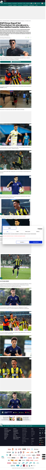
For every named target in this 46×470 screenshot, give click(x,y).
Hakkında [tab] (37, 231)
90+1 (23, 443)
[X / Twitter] (42, 431)
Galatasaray (25, 5)
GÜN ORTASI (24, 434)
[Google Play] (21, 412)
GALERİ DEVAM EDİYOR (16, 61)
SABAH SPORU (24, 430)
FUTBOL (24, 3)
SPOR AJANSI (24, 433)
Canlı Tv (32, 438)
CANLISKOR (5, 1)
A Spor (1, 20)
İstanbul (1, 87)
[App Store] (15, 412)
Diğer (36, 5)
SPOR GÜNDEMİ (24, 431)
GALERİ (5, 437)
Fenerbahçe (20, 5)
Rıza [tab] (7, 231)
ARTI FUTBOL (24, 441)
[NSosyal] (45, 433)
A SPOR (32, 439)
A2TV (32, 444)
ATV (31, 442)
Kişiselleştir (22, 242)
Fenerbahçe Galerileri (6, 20)
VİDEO (33, 3)
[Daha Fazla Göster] (30, 37)
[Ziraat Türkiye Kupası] (42, 3)
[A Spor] (1, 2)
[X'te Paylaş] (26, 37)
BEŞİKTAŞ (5, 3)
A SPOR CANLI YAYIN (7, 430)
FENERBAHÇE (10, 3)
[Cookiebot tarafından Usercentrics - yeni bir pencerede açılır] (38, 229)
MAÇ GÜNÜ (24, 440)
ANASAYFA (6, 428)
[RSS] (40, 435)
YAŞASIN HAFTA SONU (25, 438)
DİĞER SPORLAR (16, 438)
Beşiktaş (14, 5)
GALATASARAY (14, 3)
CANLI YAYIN (38, 3)
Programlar (24, 428)
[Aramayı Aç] (45, 426)
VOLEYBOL (33, 434)
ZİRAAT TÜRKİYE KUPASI (17, 437)
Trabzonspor (31, 5)
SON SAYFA (23, 437)
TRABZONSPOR (20, 3)
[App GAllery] (27, 412)
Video (32, 428)
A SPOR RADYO (6, 431)
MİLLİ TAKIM (33, 433)
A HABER (32, 441)
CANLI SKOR (6, 434)
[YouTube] (40, 433)
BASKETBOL (28, 3)
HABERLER (6, 433)
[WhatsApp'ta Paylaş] (28, 37)
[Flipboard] (42, 433)
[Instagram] (45, 431)
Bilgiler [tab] (17, 231)
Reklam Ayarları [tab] (27, 231)
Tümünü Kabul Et (36, 242)
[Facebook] (40, 431)
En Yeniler (10, 5)
